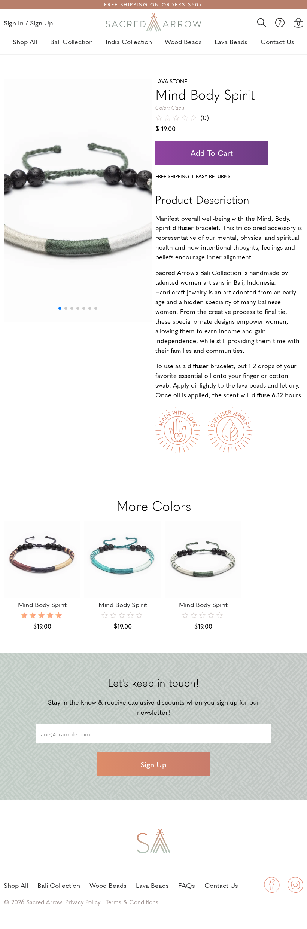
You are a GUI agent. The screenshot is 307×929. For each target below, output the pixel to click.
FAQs (186, 885)
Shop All (25, 41)
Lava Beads (231, 41)
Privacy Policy (82, 902)
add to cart (212, 152)
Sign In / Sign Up (28, 22)
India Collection (129, 41)
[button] (59, 308)
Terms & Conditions (132, 902)
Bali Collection (71, 41)
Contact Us (277, 41)
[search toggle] (261, 22)
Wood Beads (183, 41)
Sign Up (153, 764)
